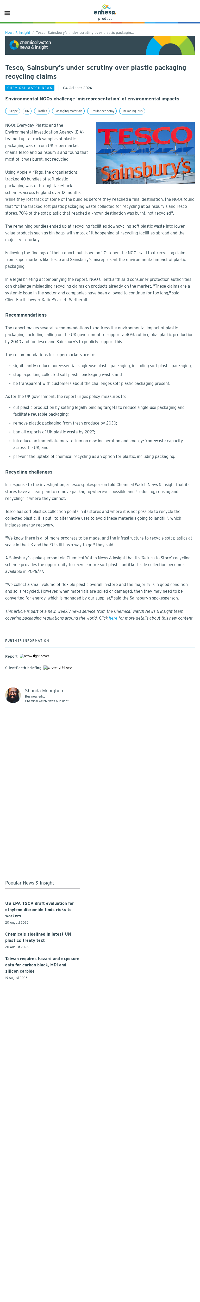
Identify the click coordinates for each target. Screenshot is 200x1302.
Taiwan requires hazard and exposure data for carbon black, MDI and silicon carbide (42, 965)
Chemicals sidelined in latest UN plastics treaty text (38, 937)
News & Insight (17, 33)
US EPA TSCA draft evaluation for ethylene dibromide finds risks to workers (39, 909)
